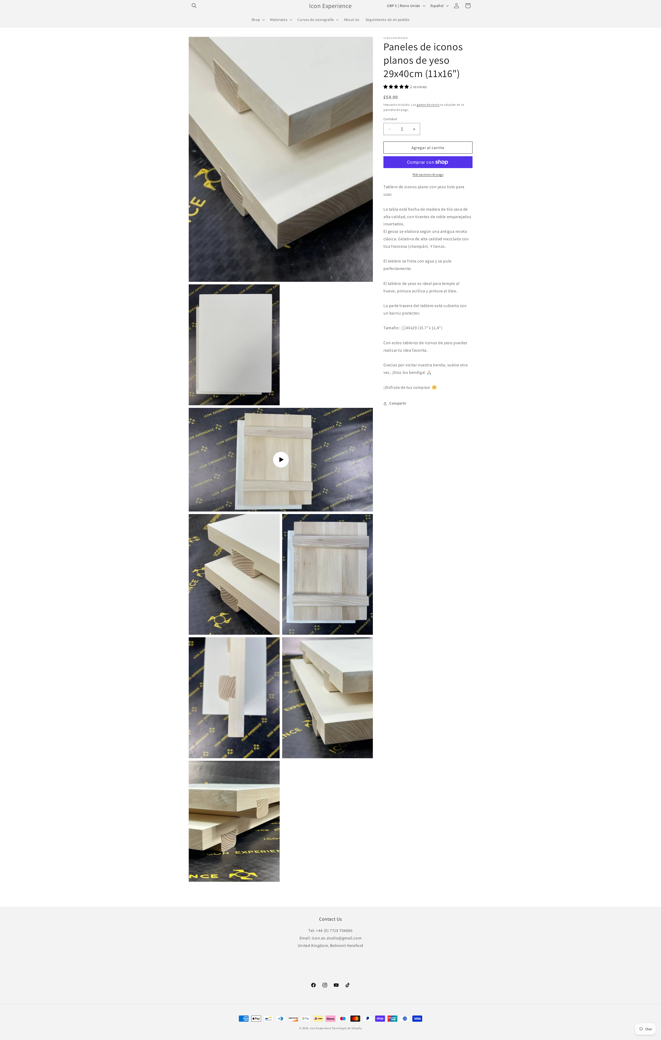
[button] (194, 5)
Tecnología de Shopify (347, 1028)
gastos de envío (428, 104)
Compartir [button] (397, 403)
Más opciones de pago (428, 174)
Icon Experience (320, 1028)
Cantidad (390, 119)
